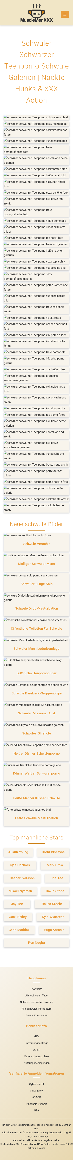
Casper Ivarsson (22, 878)
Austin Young (18, 852)
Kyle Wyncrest (53, 917)
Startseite (36, 989)
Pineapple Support (36, 1104)
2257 (36, 1049)
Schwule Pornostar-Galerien (36, 1002)
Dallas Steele (52, 904)
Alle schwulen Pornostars (37, 1008)
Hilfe (36, 1036)
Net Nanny (36, 1090)
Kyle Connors (20, 865)
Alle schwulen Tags (36, 995)
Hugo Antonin (54, 930)
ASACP (36, 1097)
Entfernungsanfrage (36, 1043)
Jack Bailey (18, 917)
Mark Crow (55, 865)
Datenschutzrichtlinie (36, 1056)
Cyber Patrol (36, 1084)
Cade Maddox (19, 930)
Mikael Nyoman (20, 891)
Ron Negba (36, 943)
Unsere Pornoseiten (36, 1015)
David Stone (55, 891)
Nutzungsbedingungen (37, 1063)
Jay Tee (17, 904)
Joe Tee (57, 878)
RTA (36, 1110)
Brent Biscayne (53, 852)
